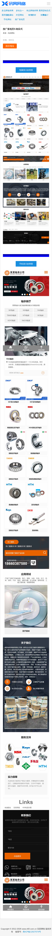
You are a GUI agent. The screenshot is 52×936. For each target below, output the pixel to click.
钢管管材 (32, 15)
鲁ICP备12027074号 (32, 932)
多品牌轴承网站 (7, 11)
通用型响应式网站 (44, 11)
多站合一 (20, 10)
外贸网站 (20, 15)
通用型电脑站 (7, 15)
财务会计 (44, 15)
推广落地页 (20, 19)
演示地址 (9, 46)
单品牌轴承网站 (32, 11)
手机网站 (7, 19)
